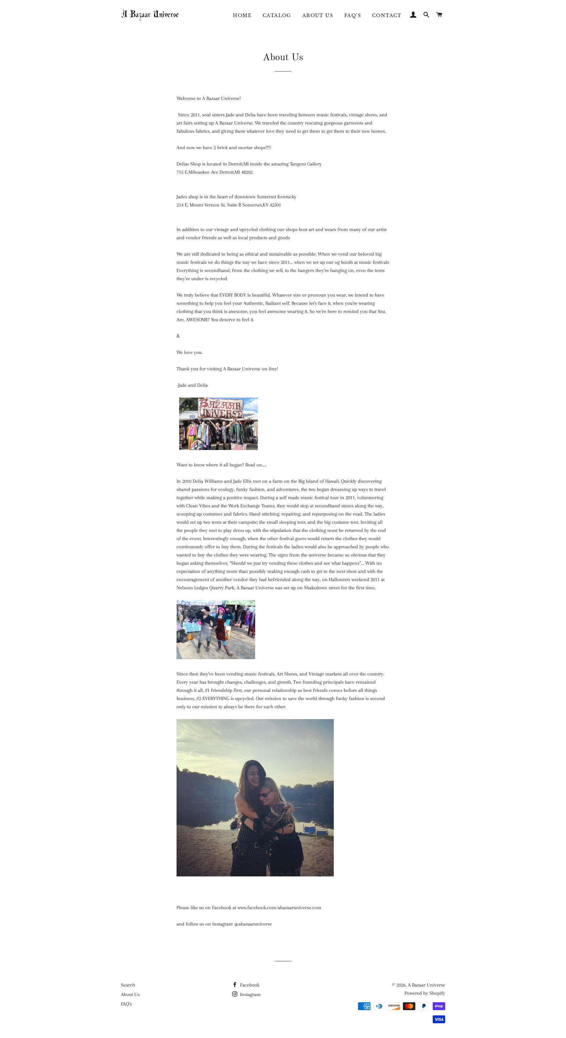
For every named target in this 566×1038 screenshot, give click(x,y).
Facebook (249, 985)
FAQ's (352, 15)
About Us (317, 15)
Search (128, 985)
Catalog (277, 15)
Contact (387, 15)
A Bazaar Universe (426, 985)
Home (242, 15)
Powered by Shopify (425, 993)
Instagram (250, 994)
